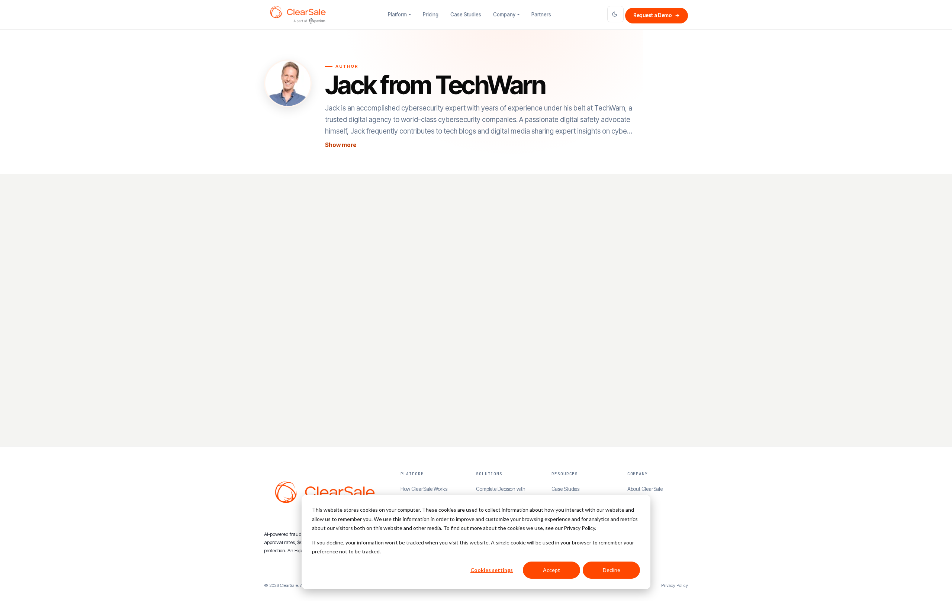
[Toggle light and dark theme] (615, 14)
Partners (541, 14)
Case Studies (465, 14)
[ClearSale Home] (298, 15)
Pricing (430, 14)
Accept (551, 570)
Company (504, 14)
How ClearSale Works (424, 489)
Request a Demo (656, 15)
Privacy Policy (674, 585)
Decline (611, 570)
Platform (397, 14)
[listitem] (331, 317)
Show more (341, 144)
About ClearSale (645, 489)
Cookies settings (491, 570)
